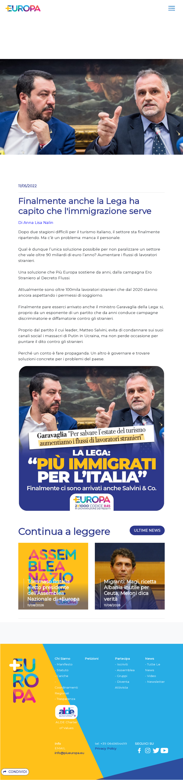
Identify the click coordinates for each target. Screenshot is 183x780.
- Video (150, 676)
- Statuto (62, 670)
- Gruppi (121, 676)
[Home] (22, 8)
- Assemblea (125, 670)
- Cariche (61, 676)
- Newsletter (155, 681)
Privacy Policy (106, 748)
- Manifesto (64, 664)
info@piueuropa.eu (69, 753)
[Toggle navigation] (172, 8)
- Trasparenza (65, 699)
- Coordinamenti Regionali (66, 687)
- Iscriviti (121, 664)
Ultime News (147, 530)
